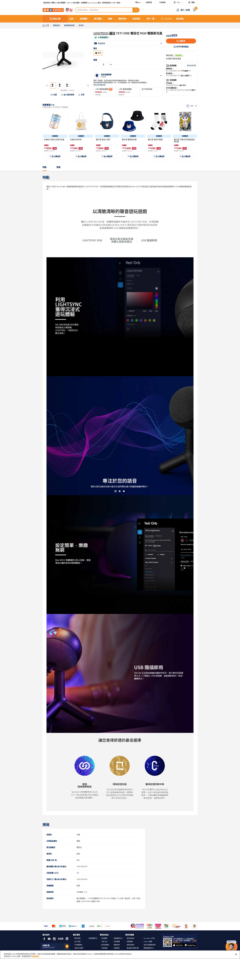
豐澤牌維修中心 (149, 948)
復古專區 (180, 19)
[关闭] (236, 954)
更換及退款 (130, 945)
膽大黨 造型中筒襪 (155, 139)
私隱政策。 (36, 956)
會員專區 (136, 19)
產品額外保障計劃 (133, 948)
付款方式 (104, 942)
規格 (58, 167)
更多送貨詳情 (191, 66)
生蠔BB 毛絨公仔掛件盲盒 (54, 139)
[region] (120, 954)
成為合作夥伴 (79, 948)
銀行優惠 (98, 19)
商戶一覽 (150, 19)
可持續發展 (78, 945)
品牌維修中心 (118, 938)
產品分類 (56, 19)
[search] (136, 10)
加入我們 (77, 942)
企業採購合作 (92, 938)
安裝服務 (130, 942)
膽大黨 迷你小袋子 (103, 139)
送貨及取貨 (130, 938)
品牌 (71, 19)
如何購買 (104, 938)
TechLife (168, 19)
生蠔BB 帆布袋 (76, 139)
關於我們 (77, 938)
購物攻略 (122, 19)
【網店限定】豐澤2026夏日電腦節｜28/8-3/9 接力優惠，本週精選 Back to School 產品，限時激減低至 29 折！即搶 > (81, 3)
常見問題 (117, 942)
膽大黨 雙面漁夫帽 (129, 139)
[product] (55, 121)
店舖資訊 (117, 948)
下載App (137, 3)
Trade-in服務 (148, 942)
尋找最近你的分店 (48, 948)
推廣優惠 (83, 19)
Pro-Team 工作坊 (149, 938)
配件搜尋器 (105, 945)
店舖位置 (149, 3)
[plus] (110, 64)
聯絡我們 (117, 945)
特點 (44, 167)
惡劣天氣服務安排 (150, 945)
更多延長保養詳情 (100, 85)
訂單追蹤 (163, 3)
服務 (110, 19)
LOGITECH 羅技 (104, 33)
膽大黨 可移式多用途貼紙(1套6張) (184, 140)
